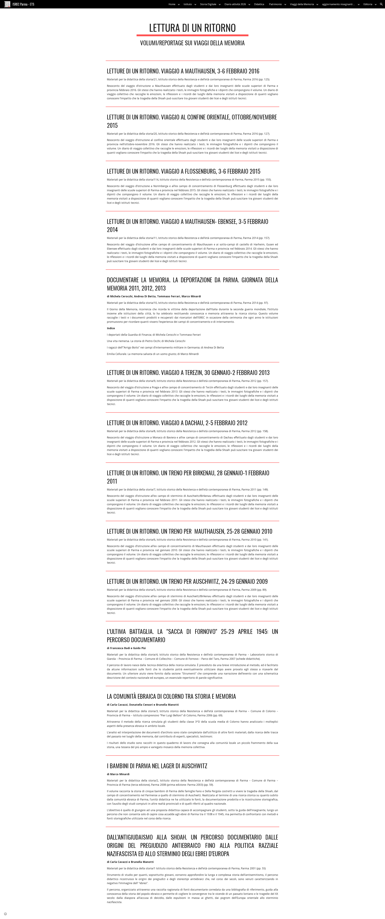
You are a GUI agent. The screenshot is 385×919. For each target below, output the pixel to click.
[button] (381, 4)
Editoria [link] (367, 4)
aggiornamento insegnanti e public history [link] (339, 4)
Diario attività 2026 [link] (235, 4)
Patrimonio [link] (275, 4)
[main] (192, 33)
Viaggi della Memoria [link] (302, 4)
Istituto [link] (188, 4)
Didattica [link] (259, 4)
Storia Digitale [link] (208, 4)
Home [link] (172, 4)
